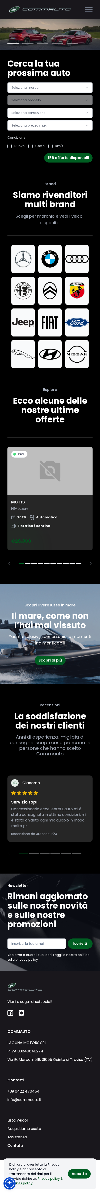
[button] (9, 1183)
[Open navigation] (89, 9)
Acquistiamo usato (24, 1128)
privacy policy (27, 959)
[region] (50, 506)
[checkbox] (9, 146)
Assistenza (17, 1137)
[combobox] (50, 87)
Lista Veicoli (17, 1120)
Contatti (15, 1145)
